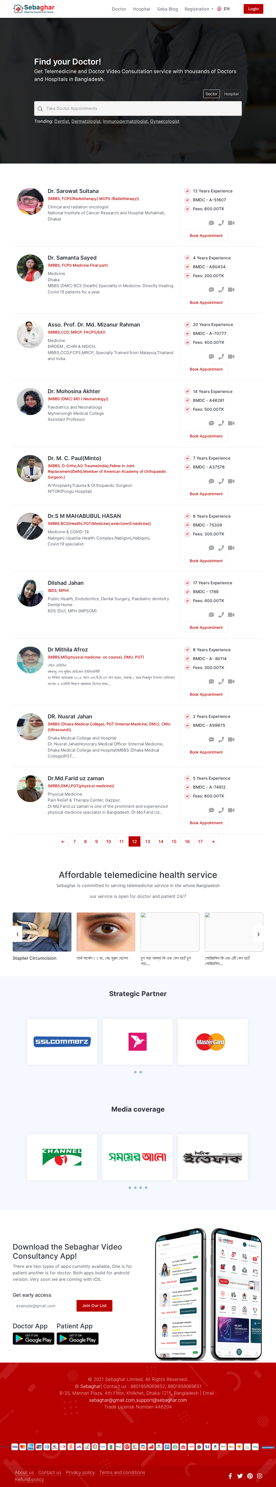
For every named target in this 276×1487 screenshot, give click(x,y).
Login (253, 8)
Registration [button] (198, 9)
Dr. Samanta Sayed (72, 257)
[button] (135, 1072)
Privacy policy (80, 1472)
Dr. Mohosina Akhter (74, 391)
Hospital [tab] (231, 93)
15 (174, 841)
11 (121, 841)
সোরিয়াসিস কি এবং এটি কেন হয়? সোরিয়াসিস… (227, 961)
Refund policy (29, 1479)
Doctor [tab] (212, 93)
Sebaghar (90, 1386)
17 (200, 841)
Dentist (61, 121)
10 (108, 841)
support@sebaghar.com (161, 1400)
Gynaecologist (165, 121)
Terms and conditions (122, 1472)
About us (24, 1472)
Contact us (49, 1472)
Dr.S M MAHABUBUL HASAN (84, 516)
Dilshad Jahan (66, 583)
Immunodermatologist (125, 121)
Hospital (141, 9)
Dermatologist (86, 121)
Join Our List (94, 1305)
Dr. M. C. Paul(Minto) (74, 458)
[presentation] (17, 934)
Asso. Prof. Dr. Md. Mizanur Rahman (94, 324)
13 (147, 841)
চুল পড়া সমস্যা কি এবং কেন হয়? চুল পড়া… (166, 961)
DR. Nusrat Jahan (70, 716)
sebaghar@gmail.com (112, 1400)
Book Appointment (206, 235)
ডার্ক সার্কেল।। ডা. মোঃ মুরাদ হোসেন (102, 958)
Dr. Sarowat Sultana (73, 191)
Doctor (119, 9)
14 (160, 841)
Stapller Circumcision (35, 958)
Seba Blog (167, 9)
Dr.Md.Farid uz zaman (76, 778)
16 (187, 841)
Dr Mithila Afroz (68, 649)
